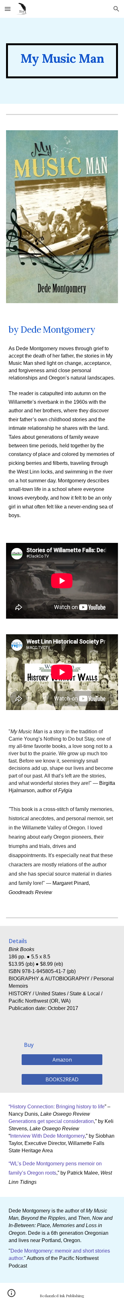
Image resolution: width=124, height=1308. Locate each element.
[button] (7, 9)
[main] (62, 60)
